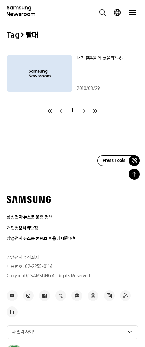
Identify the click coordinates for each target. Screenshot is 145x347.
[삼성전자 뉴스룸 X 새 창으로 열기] (60, 295)
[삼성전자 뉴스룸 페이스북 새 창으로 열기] (44, 295)
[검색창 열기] (102, 12)
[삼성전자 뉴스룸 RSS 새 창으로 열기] (125, 295)
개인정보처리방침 (22, 228)
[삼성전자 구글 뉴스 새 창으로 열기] (12, 311)
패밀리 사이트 (24, 332)
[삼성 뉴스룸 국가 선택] (117, 12)
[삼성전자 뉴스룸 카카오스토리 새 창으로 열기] (76, 295)
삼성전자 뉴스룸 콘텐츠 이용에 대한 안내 (42, 238)
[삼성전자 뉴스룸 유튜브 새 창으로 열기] (12, 295)
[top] (134, 174)
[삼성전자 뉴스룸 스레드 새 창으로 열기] (93, 295)
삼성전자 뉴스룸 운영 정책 (29, 217)
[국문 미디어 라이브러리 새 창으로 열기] (109, 295)
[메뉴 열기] (132, 12)
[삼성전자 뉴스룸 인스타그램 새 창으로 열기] (28, 295)
